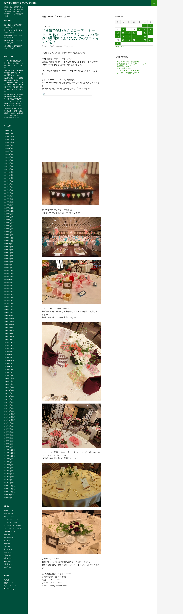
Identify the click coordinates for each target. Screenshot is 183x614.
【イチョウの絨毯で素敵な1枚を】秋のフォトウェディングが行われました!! (13, 63)
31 (118, 44)
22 (145, 36)
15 (145, 33)
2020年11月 (8, 309)
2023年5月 (7, 226)
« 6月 (117, 47)
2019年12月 (8, 342)
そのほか (7, 513)
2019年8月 (7, 354)
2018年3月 (7, 405)
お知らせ (7, 510)
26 (129, 40)
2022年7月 (7, 250)
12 (129, 33)
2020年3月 (7, 333)
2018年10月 (8, 384)
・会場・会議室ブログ (123, 68)
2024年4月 (7, 196)
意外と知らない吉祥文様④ (13, 46)
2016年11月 (8, 453)
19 (129, 36)
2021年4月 (7, 294)
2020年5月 (7, 327)
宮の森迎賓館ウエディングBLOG (20, 3)
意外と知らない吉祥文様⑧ (13, 25)
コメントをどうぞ (72, 46)
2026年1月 (7, 133)
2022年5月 (7, 256)
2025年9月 (7, 145)
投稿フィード (8, 583)
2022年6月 (7, 253)
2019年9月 (7, 351)
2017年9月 (7, 423)
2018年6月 (7, 396)
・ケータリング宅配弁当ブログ (127, 73)
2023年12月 (8, 208)
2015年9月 (7, 495)
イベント (7, 516)
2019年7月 (7, 357)
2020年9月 (7, 315)
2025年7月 (7, 151)
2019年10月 (8, 348)
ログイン (7, 580)
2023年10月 (8, 211)
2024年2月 (7, 202)
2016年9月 (7, 459)
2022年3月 (7, 262)
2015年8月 (7, 498)
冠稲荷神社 (7, 531)
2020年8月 (7, 318)
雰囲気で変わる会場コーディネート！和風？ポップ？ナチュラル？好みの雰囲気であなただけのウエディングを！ (70, 36)
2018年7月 (7, 393)
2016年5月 (7, 471)
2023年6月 (7, 223)
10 (118, 33)
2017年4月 (7, 438)
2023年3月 (7, 229)
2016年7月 (7, 465)
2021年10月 (8, 277)
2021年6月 (7, 289)
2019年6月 (7, 360)
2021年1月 (7, 303)
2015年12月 (8, 486)
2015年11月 (8, 489)
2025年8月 (7, 148)
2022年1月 (7, 268)
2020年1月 (7, 339)
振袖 (5, 543)
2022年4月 (7, 259)
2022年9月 (7, 244)
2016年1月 (7, 483)
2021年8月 (7, 283)
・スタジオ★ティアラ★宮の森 (127, 70)
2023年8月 (7, 217)
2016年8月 (7, 462)
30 (150, 40)
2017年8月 (7, 426)
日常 (5, 546)
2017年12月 (8, 414)
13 (134, 33)
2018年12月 (8, 378)
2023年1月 (7, 235)
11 (123, 33)
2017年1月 (7, 447)
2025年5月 (7, 157)
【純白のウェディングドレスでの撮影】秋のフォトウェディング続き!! (13, 73)
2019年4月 (7, 366)
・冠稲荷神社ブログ (123, 66)
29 (145, 40)
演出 (5, 552)
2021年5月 (7, 291)
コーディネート (9, 522)
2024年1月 (7, 205)
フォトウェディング (10, 525)
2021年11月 (8, 274)
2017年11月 (8, 417)
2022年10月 (8, 241)
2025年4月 (7, 160)
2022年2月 (7, 265)
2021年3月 (7, 297)
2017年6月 (7, 432)
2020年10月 (8, 312)
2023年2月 (7, 232)
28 (140, 40)
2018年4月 (7, 402)
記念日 (6, 567)
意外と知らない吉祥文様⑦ (13, 30)
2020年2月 (7, 336)
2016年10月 (8, 456)
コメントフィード (10, 586)
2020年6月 (7, 324)
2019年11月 (8, 345)
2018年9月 (7, 387)
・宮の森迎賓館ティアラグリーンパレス (130, 64)
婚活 (5, 534)
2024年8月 (7, 184)
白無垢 (6, 555)
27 (134, 40)
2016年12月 (8, 450)
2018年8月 (7, 390)
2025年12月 (8, 136)
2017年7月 (7, 429)
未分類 (6, 549)
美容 (5, 561)
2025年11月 (8, 139)
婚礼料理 (7, 537)
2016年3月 (7, 477)
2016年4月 (7, 474)
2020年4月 (7, 330)
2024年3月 (7, 199)
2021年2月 (7, 300)
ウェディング (46, 26)
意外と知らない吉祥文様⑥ (13, 35)
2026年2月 (7, 130)
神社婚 (6, 558)
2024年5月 (7, 193)
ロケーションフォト (10, 528)
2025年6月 (7, 154)
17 (118, 36)
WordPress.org (9, 589)
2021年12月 (8, 271)
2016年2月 (7, 480)
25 (123, 40)
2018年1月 (7, 411)
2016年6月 (7, 468)
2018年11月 (8, 381)
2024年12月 (8, 172)
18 (123, 36)
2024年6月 (7, 190)
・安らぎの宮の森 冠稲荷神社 (127, 61)
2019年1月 (7, 375)
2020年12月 (8, 306)
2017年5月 (7, 435)
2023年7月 (7, 220)
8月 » (122, 47)
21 (140, 36)
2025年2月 (7, 166)
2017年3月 (7, 441)
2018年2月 (7, 408)
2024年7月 (7, 187)
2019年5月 (7, 363)
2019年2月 (7, 372)
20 (134, 36)
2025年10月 (8, 142)
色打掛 (6, 564)
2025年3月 (7, 163)
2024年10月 (8, 178)
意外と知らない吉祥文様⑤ (13, 41)
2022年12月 (8, 238)
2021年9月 (7, 280)
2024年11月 (8, 175)
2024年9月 (7, 181)
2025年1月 (7, 169)
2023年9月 (7, 214)
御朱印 (6, 540)
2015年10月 (8, 492)
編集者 (60, 46)
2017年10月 (8, 420)
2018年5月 (7, 399)
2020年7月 (7, 321)
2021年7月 (7, 286)
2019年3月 (7, 369)
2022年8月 (7, 247)
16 (150, 33)
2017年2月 (7, 444)
